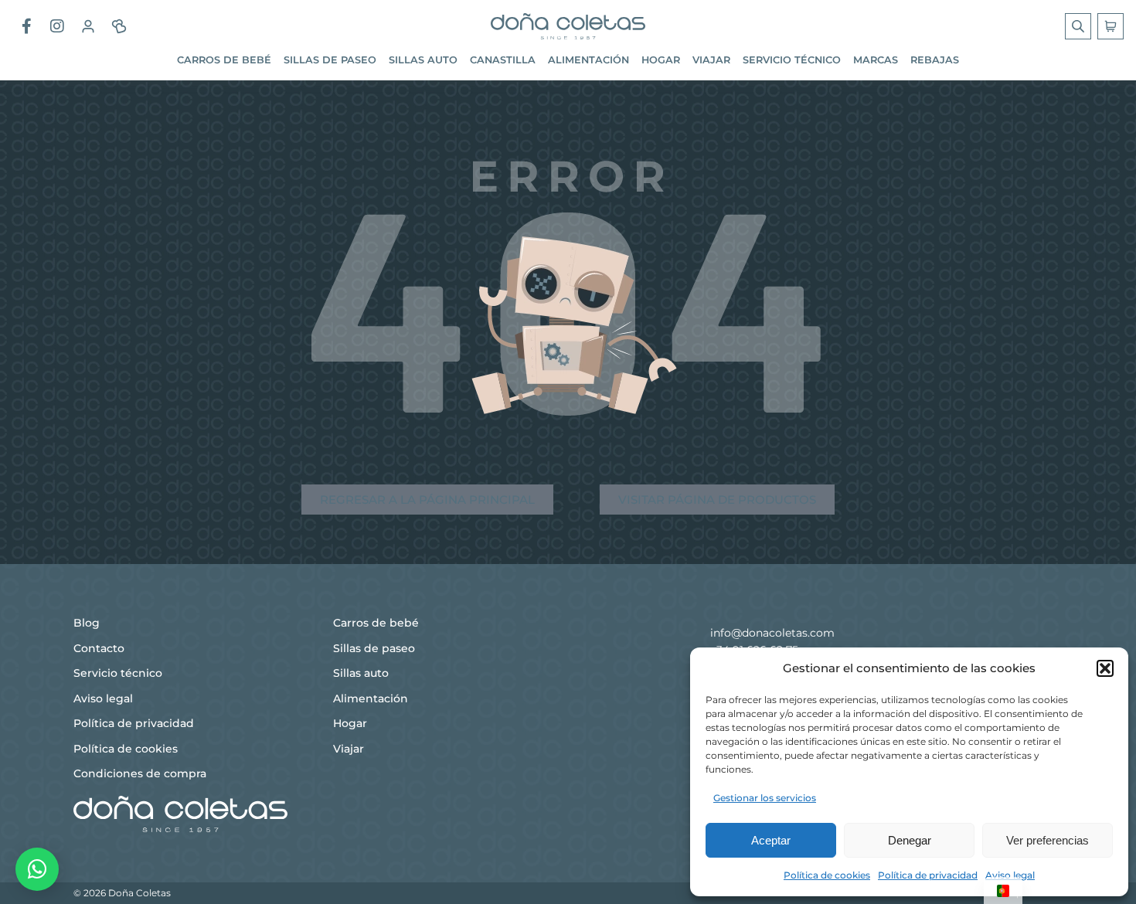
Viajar (711, 60)
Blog (86, 623)
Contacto (98, 648)
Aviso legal (1010, 875)
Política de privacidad (928, 875)
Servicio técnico (792, 60)
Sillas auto (423, 60)
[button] (1105, 668)
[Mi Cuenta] (88, 26)
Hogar (660, 60)
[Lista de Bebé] (119, 26)
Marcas (875, 60)
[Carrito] (1110, 26)
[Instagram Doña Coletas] (57, 26)
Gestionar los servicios (764, 798)
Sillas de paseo (330, 60)
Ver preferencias (1047, 840)
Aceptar (771, 840)
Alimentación (588, 60)
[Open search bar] (1079, 26)
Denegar (909, 840)
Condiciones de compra (139, 773)
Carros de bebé (224, 60)
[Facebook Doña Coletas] (26, 26)
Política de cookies (827, 875)
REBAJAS (934, 60)
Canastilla (503, 60)
